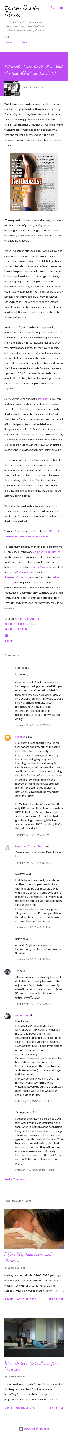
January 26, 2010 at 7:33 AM (33, 1003)
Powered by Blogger (36, 1428)
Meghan (20, 736)
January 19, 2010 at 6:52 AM (33, 862)
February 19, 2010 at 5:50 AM (33, 1101)
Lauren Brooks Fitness (21, 11)
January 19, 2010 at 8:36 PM (33, 959)
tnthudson (21, 1015)
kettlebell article (28, 618)
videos (22, 572)
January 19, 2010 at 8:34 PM (33, 927)
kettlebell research (18, 623)
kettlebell (43, 398)
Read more (56, 1299)
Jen (17, 970)
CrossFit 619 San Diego (29, 846)
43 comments (25, 1407)
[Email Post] (6, 636)
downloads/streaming (16, 577)
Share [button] (8, 641)
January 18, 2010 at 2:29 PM (33, 725)
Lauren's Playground (40, 567)
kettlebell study (16, 629)
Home (8, 42)
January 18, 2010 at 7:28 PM (33, 834)
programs (32, 572)
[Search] (53, 6)
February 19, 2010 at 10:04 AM (34, 1169)
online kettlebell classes (46, 551)
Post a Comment (14, 1179)
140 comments (26, 1299)
